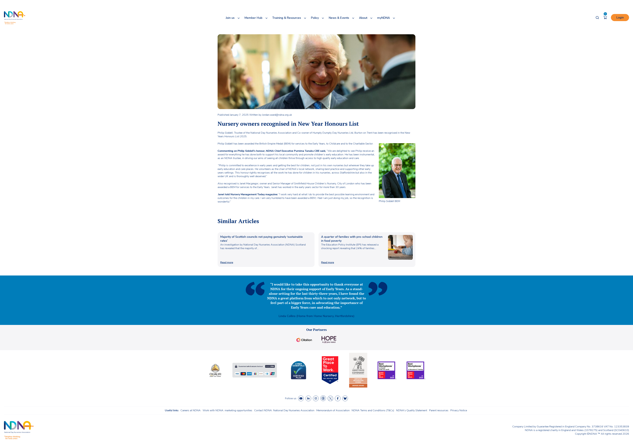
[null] (323, 398)
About (363, 18)
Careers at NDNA (191, 410)
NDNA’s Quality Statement (411, 410)
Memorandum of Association (333, 410)
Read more (226, 262)
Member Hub (253, 18)
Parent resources (438, 410)
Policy (315, 18)
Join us (230, 18)
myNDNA (383, 18)
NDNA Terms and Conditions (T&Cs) (373, 410)
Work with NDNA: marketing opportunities (227, 410)
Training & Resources (286, 18)
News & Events (339, 18)
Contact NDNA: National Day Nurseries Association (284, 410)
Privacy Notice (458, 410)
